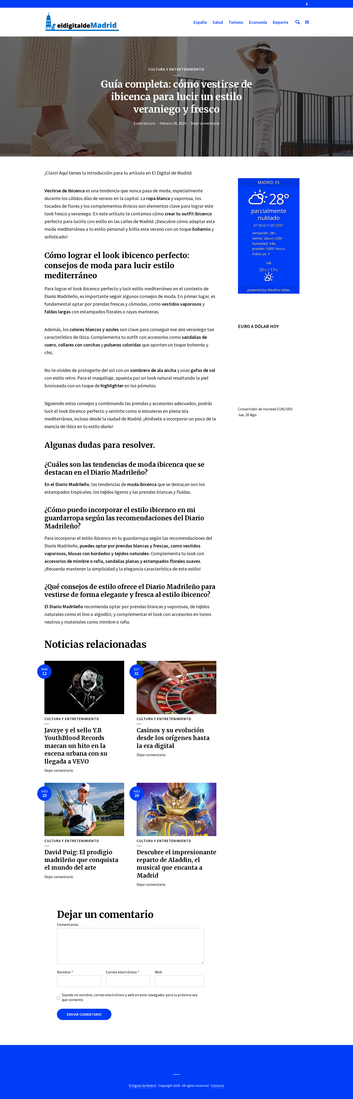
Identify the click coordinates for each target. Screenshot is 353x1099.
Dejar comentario (205, 123)
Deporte (280, 22)
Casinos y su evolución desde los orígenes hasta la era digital (173, 738)
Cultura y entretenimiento (176, 69)
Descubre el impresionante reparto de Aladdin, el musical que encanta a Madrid (176, 864)
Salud (218, 22)
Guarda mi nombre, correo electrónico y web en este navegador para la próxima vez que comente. (130, 997)
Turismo (236, 22)
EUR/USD (284, 409)
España (200, 22)
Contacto (217, 1085)
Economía (258, 22)
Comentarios (68, 924)
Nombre (65, 972)
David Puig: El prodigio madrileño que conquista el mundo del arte (81, 860)
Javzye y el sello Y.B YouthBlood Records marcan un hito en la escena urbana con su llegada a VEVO (75, 746)
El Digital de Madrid (142, 1085)
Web (158, 972)
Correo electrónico (122, 972)
